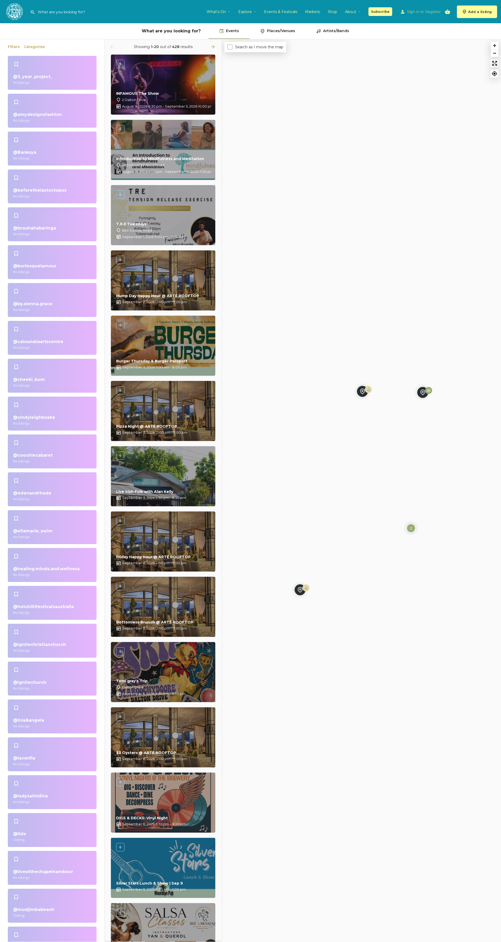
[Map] (361, 490)
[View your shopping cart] (447, 12)
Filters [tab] (14, 46)
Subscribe (380, 11)
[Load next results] (213, 46)
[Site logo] (15, 11)
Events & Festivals (280, 11)
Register (433, 11)
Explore (245, 11)
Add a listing (480, 12)
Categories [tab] (34, 46)
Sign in (413, 11)
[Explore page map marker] (300, 589)
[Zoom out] (494, 53)
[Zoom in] (494, 45)
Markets (312, 11)
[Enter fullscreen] (494, 63)
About (350, 11)
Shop (332, 11)
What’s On (216, 11)
